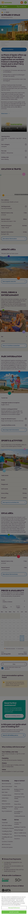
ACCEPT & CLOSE (14, 912)
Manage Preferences (14, 907)
